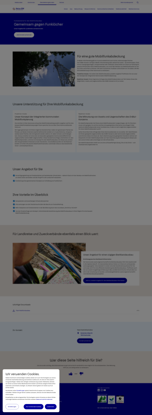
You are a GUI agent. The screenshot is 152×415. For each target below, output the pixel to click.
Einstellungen (20, 390)
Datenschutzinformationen (44, 399)
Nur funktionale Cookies (33, 406)
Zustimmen (50, 406)
